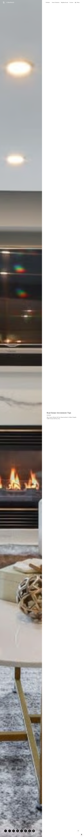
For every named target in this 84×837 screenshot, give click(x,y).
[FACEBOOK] (5, 831)
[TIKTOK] (21, 831)
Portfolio (48, 2)
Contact (71, 2)
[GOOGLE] (25, 831)
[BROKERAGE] (33, 831)
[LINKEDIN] (13, 831)
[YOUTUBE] (17, 831)
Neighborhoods (64, 2)
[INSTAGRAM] (9, 831)
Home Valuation (55, 2)
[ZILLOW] (29, 831)
